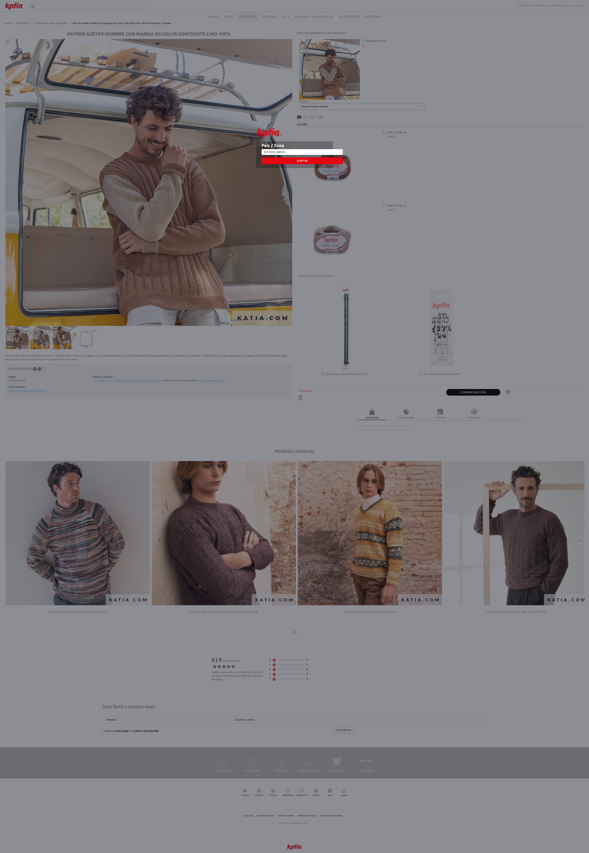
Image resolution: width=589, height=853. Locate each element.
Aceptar (302, 160)
